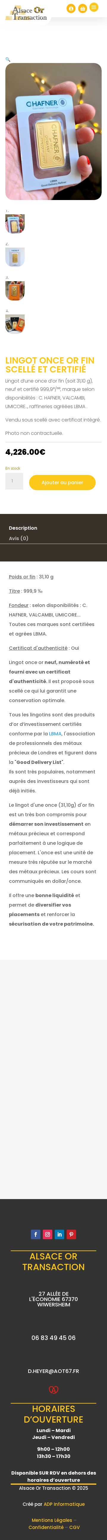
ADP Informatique (64, 1504)
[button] (7, 59)
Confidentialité (47, 1527)
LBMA (55, 733)
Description (23, 528)
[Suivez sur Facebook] (35, 1234)
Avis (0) (19, 538)
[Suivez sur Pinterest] (71, 1234)
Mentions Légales (52, 1520)
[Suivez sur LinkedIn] (59, 1234)
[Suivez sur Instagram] (47, 1234)
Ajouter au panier (62, 482)
